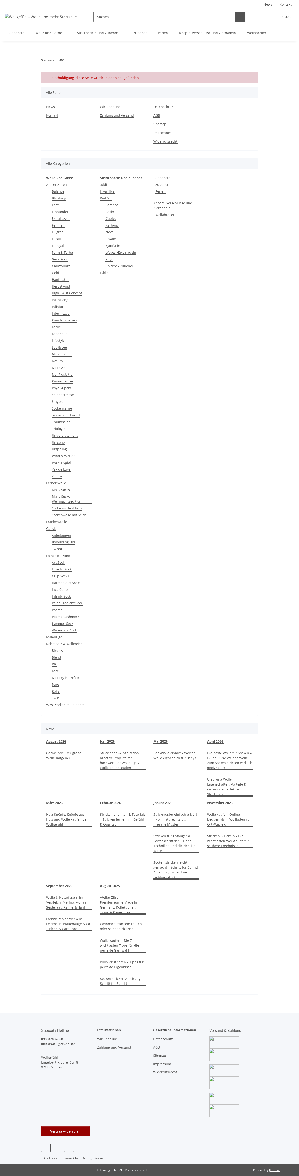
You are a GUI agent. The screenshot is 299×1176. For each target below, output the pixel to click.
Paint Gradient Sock (67, 603)
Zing (109, 259)
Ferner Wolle (56, 483)
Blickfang (59, 198)
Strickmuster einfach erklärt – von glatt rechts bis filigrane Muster (175, 819)
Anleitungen (61, 535)
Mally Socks (61, 489)
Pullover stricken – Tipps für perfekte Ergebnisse (122, 964)
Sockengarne (62, 408)
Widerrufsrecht (165, 141)
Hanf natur (60, 279)
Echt (55, 205)
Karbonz (112, 225)
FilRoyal (58, 245)
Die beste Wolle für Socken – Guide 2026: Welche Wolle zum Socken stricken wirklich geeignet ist (229, 760)
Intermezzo (60, 313)
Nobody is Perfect (65, 677)
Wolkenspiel (61, 462)
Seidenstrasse (63, 395)
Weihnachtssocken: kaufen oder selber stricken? (121, 926)
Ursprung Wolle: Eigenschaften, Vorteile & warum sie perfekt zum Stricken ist (226, 786)
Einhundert (61, 211)
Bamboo (112, 205)
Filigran (58, 232)
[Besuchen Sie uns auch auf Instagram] (57, 1148)
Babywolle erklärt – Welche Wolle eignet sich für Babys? (175, 755)
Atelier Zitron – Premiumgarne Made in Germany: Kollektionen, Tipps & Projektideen (118, 904)
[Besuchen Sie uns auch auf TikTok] (69, 1148)
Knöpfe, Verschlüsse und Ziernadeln (172, 205)
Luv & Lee (59, 347)
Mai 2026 (160, 741)
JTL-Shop (274, 1170)
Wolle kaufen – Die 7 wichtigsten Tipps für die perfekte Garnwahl (119, 945)
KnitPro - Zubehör (119, 266)
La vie (56, 327)
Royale (111, 239)
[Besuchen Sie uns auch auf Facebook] (46, 1148)
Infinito (57, 306)
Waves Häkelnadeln (121, 252)
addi (103, 184)
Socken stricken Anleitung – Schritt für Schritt (121, 981)
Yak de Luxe (61, 469)
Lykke (104, 273)
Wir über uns (110, 107)
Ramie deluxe (62, 381)
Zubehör (162, 184)
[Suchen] (240, 17)
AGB (156, 115)
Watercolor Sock (64, 630)
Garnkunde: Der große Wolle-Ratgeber (63, 755)
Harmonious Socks (66, 583)
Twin (55, 698)
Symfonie (113, 245)
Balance (58, 191)
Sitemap (159, 124)
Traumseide (61, 422)
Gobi (55, 273)
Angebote (162, 178)
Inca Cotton (61, 589)
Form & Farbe (62, 252)
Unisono (58, 442)
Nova (110, 232)
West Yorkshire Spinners (65, 705)
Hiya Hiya (107, 191)
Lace (55, 671)
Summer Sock (62, 623)
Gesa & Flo (60, 259)
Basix (110, 211)
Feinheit (58, 225)
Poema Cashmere (65, 616)
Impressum (162, 132)
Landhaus (59, 334)
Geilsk (51, 528)
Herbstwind (61, 286)
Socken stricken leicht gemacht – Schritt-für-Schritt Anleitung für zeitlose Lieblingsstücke (175, 869)
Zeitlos (57, 476)
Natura (57, 361)
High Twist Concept (67, 293)
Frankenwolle (56, 521)
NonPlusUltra (62, 374)
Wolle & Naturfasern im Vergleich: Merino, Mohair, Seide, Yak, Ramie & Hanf (66, 902)
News (267, 4)
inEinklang (60, 300)
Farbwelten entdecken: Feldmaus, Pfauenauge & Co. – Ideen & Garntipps (68, 924)
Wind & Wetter (63, 456)
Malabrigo (54, 637)
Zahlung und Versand (117, 115)
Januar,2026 (162, 803)
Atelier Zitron (56, 184)
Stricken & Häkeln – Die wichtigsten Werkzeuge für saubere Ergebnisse (228, 841)
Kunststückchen (64, 320)
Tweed (57, 549)
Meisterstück (62, 354)
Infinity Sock (61, 596)
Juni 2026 (107, 741)
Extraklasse (60, 218)
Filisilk (56, 239)
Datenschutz (163, 107)
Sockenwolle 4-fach (67, 508)
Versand (99, 1158)
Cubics (111, 218)
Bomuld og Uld (63, 542)
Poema (57, 610)
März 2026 (54, 803)
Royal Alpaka (62, 388)
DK (54, 664)
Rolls (55, 691)
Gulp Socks (60, 576)
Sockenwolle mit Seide (69, 515)
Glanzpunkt (61, 266)
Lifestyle (58, 340)
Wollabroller (164, 215)
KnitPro (105, 198)
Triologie (58, 428)
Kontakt (286, 4)
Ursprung (59, 449)
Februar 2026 (110, 803)
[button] (258, 17)
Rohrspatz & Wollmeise (64, 644)
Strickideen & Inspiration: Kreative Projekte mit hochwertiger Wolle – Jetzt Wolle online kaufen (120, 760)
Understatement (65, 435)
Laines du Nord (58, 555)
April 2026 (215, 741)
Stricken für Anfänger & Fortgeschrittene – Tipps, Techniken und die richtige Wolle (174, 843)
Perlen (160, 191)
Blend (56, 657)
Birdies (57, 650)
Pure (55, 684)
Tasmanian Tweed (66, 415)
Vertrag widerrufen (65, 1131)
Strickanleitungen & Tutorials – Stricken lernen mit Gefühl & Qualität (123, 819)
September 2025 (59, 886)
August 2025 (110, 886)
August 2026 (56, 741)
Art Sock (58, 562)
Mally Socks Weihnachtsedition (66, 499)
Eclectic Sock (61, 569)
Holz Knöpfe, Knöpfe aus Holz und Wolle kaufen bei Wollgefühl (66, 819)
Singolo (57, 401)
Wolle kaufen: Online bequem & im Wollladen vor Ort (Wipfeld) (229, 819)
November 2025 (220, 803)
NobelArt (59, 367)
